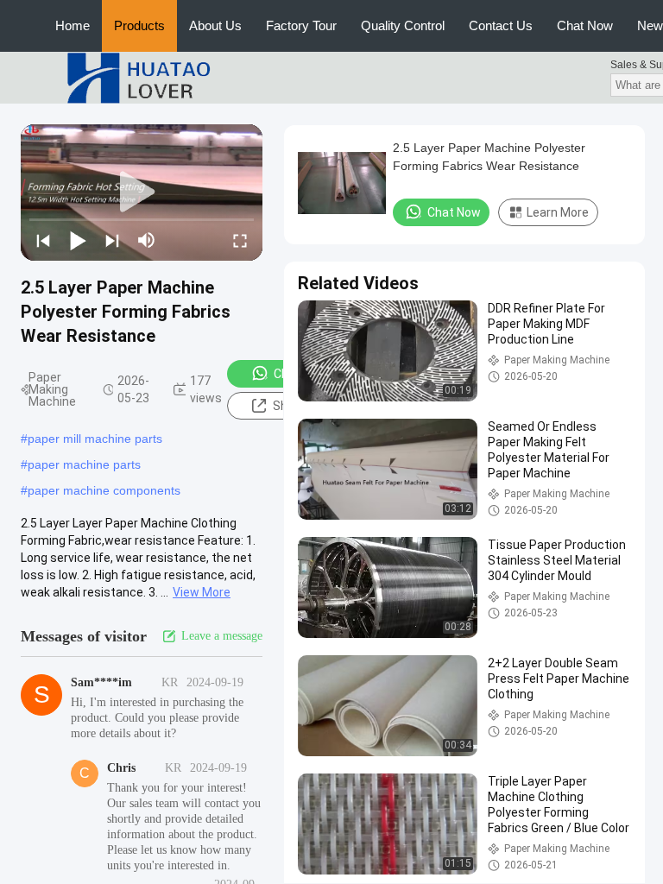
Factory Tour (301, 25)
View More (201, 592)
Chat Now (585, 25)
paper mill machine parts (95, 438)
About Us (215, 25)
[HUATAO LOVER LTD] (138, 77)
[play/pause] (77, 240)
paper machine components (104, 490)
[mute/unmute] (146, 240)
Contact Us (501, 25)
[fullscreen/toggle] (240, 240)
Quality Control (403, 25)
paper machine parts (84, 464)
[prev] (43, 240)
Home (72, 25)
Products (139, 25)
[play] (141, 192)
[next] (112, 240)
